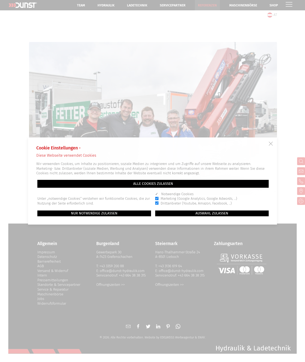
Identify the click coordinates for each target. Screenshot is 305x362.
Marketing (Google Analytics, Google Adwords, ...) (199, 198)
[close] (271, 143)
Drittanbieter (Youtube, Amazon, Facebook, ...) (196, 203)
